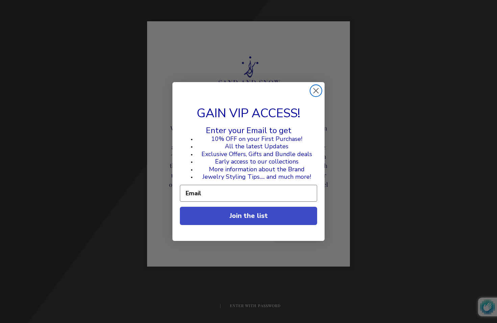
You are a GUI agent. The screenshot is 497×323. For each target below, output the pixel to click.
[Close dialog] (316, 91)
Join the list (249, 215)
